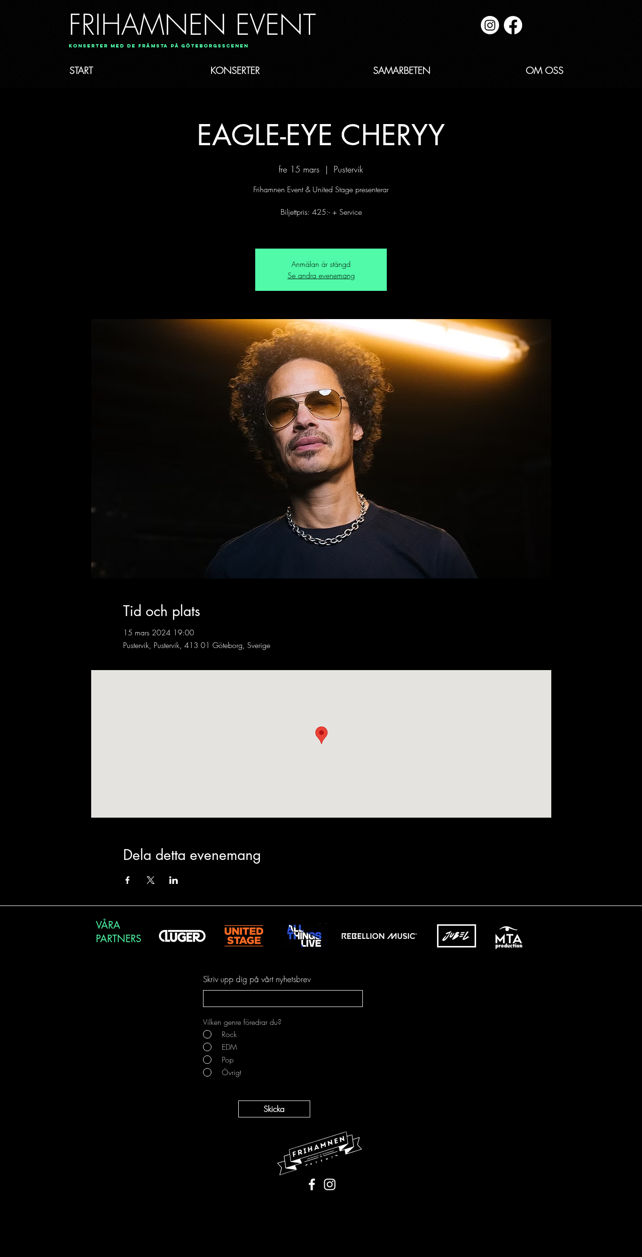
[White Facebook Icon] (312, 1184)
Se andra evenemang (321, 275)
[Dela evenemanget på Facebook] (127, 880)
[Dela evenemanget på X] (150, 880)
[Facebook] (513, 25)
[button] (155, 46)
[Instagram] (490, 25)
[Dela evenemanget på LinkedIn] (173, 880)
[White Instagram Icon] (329, 1184)
